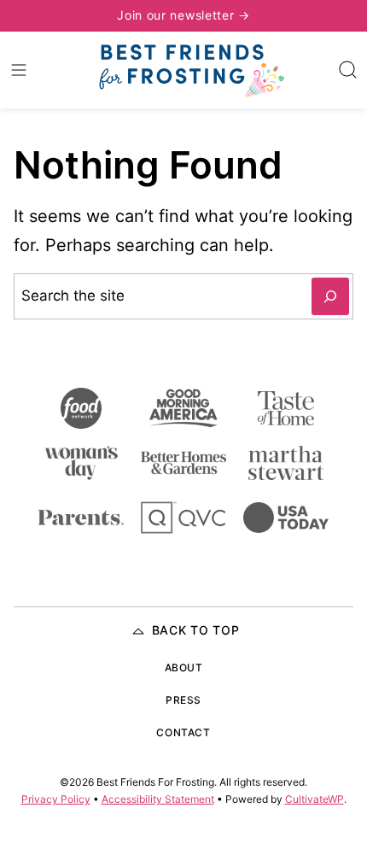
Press (183, 700)
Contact (183, 732)
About (184, 667)
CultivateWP (314, 799)
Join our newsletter (177, 15)
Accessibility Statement (158, 799)
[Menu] (19, 70)
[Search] (348, 70)
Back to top (196, 630)
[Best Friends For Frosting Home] (190, 70)
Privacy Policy (55, 799)
